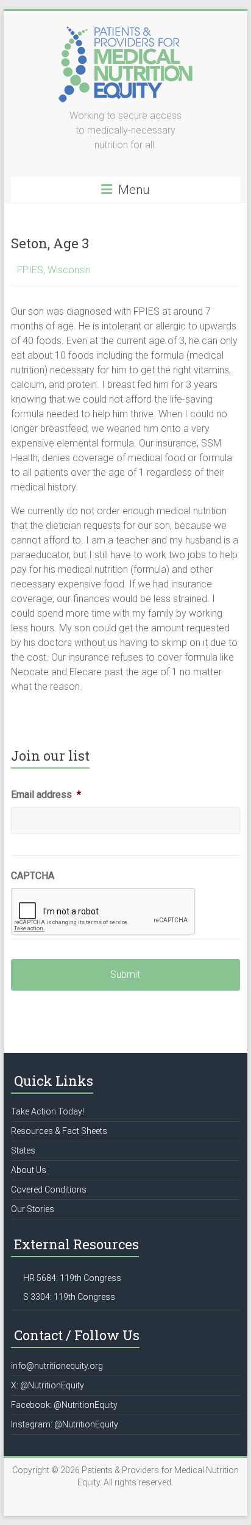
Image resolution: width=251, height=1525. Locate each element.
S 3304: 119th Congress (69, 1297)
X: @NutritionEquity (47, 1385)
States (23, 1150)
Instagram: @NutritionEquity (64, 1424)
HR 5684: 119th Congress (72, 1278)
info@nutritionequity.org (57, 1366)
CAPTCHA (32, 875)
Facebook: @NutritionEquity (64, 1405)
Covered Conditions (49, 1189)
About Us (28, 1170)
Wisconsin (69, 270)
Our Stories (32, 1209)
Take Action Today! (47, 1111)
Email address (46, 794)
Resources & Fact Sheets (59, 1131)
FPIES (30, 270)
